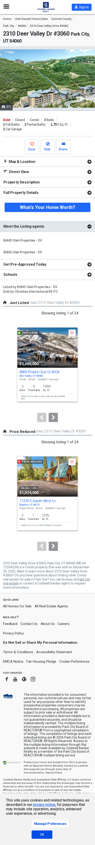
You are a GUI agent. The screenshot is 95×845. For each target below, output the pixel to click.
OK (42, 834)
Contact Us (29, 624)
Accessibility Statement (54, 652)
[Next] (53, 417)
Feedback (10, 624)
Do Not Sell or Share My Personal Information (40, 642)
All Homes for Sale (17, 606)
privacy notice (44, 804)
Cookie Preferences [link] (74, 661)
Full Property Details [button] (21, 192)
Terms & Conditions (18, 652)
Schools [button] (10, 274)
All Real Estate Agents (51, 606)
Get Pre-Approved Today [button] (24, 264)
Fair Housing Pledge (41, 661)
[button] (82, 7)
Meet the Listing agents (23, 226)
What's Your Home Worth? (47, 207)
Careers (64, 624)
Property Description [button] (21, 182)
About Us (48, 624)
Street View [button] (18, 172)
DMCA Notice (13, 661)
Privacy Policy (13, 633)
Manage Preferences (50, 824)
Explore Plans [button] (53, 772)
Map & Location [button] (21, 161)
